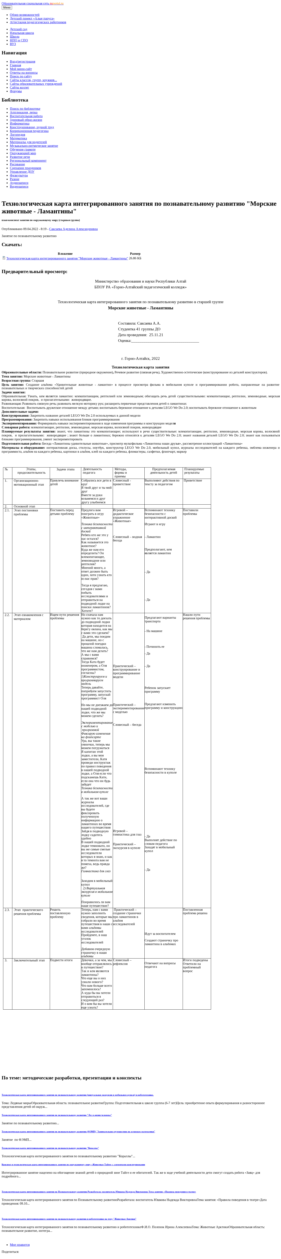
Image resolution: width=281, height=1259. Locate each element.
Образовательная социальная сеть (33, 3)
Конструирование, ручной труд (32, 127)
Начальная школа (22, 33)
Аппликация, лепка (23, 112)
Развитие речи (20, 157)
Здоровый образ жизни (26, 120)
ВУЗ (13, 44)
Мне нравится (20, 1244)
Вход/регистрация (22, 61)
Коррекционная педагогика (29, 131)
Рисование (17, 164)
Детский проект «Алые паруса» (32, 18)
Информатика (19, 123)
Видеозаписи (19, 186)
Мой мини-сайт (21, 69)
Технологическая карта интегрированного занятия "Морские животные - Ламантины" (67, 258)
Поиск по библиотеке (25, 108)
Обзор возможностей (24, 14)
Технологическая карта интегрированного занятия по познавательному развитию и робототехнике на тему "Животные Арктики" (69, 1219)
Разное (14, 179)
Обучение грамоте (23, 149)
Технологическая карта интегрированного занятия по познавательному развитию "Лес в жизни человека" (57, 1115)
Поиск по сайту (21, 76)
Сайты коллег (19, 87)
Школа (14, 36)
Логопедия (17, 134)
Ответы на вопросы (24, 72)
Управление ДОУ (22, 171)
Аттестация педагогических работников (38, 22)
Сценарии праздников (25, 168)
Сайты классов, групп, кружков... (33, 80)
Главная (15, 65)
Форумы (16, 91)
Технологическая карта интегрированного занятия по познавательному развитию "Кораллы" (50, 1148)
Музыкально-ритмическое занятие (34, 145)
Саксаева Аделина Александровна (73, 229)
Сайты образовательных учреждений (36, 83)
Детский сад (18, 29)
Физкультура (19, 175)
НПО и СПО (19, 40)
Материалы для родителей (28, 142)
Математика (18, 138)
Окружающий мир (23, 153)
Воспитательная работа (26, 116)
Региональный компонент (28, 160)
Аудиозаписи (19, 183)
